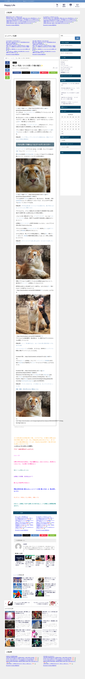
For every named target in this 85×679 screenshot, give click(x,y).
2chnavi (63, 62)
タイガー (35, 124)
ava (33, 380)
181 (31, 372)
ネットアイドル (49, 348)
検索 (62, 35)
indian (26, 378)
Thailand (37, 374)
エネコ (49, 129)
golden (45, 374)
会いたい (22, 360)
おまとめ (63, 63)
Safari (26, 108)
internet (20, 376)
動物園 (18, 154)
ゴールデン (30, 124)
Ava (34, 374)
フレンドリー (25, 283)
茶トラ (20, 121)
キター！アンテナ (65, 70)
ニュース (14, 62)
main (43, 370)
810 (32, 110)
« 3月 (62, 133)
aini (47, 108)
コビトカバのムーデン (29, 112)
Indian (49, 376)
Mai (20, 108)
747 (41, 290)
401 (51, 356)
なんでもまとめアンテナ (67, 67)
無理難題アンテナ (65, 72)
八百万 (25, 544)
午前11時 (20, 362)
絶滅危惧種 (19, 200)
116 (47, 356)
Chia (17, 108)
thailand (23, 380)
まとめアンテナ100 (65, 68)
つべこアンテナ (64, 65)
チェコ (46, 228)
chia (40, 370)
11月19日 (27, 154)
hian (44, 108)
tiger (48, 374)
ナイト (27, 151)
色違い (32, 154)
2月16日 (26, 198)
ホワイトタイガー (24, 223)
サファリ (31, 151)
